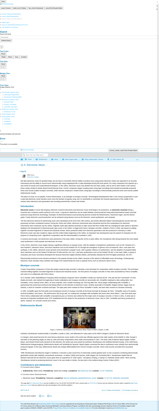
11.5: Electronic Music (36, 383)
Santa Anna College (33, 177)
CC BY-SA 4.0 (93, 383)
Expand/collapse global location (137, 158)
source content (27, 385)
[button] (7, 121)
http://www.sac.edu (85, 371)
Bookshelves (43, 159)
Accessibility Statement (83, 408)
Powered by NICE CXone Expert (49, 404)
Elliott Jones (134, 383)
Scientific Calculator (10, 107)
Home (29, 159)
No (51, 396)
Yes (43, 396)
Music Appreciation (71, 159)
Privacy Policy (57, 408)
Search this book (5, 34)
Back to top (24, 390)
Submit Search (6, 40)
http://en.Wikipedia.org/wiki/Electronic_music (80, 378)
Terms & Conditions (69, 408)
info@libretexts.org (120, 408)
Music (56, 159)
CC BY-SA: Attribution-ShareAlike (116, 378)
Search (24, 155)
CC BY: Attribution (106, 371)
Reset (3, 54)
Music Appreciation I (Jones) (94, 159)
